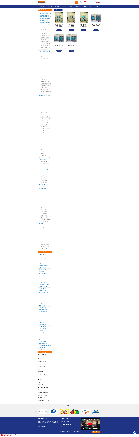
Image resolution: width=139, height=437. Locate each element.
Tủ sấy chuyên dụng (44, 145)
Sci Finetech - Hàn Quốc (43, 261)
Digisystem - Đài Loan (43, 286)
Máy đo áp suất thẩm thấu (45, 60)
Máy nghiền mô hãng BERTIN (46, 128)
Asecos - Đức (41, 280)
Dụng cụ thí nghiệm (42, 184)
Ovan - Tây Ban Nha (42, 294)
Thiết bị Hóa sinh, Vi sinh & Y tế (44, 76)
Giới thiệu (49, 6)
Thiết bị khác (43, 93)
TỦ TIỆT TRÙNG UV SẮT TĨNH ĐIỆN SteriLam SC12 (71, 25)
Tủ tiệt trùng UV (43, 209)
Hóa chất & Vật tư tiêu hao (43, 169)
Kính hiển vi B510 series (45, 106)
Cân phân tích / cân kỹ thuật (45, 134)
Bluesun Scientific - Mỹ (43, 343)
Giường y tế (43, 227)
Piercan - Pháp (41, 322)
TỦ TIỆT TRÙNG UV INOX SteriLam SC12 (59, 46)
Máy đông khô (43, 155)
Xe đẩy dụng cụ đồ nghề (45, 244)
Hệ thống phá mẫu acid (45, 41)
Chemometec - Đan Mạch (43, 339)
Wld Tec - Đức (41, 263)
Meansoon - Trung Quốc (43, 320)
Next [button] (103, 412)
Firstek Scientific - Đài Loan (44, 284)
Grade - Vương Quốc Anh (43, 309)
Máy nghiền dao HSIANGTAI (45, 130)
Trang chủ (41, 6)
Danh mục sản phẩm (42, 9)
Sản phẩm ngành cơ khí (43, 241)
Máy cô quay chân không (45, 37)
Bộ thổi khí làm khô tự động (45, 47)
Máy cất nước (43, 151)
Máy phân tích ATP (44, 64)
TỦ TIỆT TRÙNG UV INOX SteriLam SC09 (71, 46)
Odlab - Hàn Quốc (42, 273)
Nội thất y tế (41, 223)
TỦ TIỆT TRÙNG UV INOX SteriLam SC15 (96, 25)
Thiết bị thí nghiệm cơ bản (43, 114)
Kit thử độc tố (43, 165)
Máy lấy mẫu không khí (45, 25)
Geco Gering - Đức (42, 275)
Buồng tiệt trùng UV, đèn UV (45, 81)
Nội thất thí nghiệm (67, 6)
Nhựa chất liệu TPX (44, 180)
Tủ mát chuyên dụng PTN (45, 87)
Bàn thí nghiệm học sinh (45, 192)
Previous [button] (36, 412)
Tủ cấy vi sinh (43, 77)
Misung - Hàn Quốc (42, 269)
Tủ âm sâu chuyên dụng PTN (46, 83)
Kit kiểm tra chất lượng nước (45, 161)
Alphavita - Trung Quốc (43, 337)
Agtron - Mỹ (41, 335)
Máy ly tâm (43, 79)
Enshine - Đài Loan (42, 328)
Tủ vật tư (42, 242)
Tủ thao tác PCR (44, 205)
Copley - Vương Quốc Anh (43, 349)
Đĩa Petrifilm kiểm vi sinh (45, 167)
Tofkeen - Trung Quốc (43, 341)
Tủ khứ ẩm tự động (44, 33)
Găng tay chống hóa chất (45, 49)
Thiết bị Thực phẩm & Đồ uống (44, 51)
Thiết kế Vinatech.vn (63, 432)
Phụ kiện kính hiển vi (44, 112)
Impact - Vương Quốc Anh (43, 311)
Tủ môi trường (43, 149)
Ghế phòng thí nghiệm (44, 217)
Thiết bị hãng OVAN (44, 122)
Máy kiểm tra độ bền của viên (46, 62)
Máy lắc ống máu (44, 143)
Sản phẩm (57, 6)
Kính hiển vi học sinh (44, 97)
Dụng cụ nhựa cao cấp (43, 175)
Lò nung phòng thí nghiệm (45, 132)
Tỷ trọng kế (43, 186)
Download (77, 6)
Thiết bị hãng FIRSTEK (44, 124)
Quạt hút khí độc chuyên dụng (46, 219)
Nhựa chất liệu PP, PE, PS (45, 182)
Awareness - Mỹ (42, 330)
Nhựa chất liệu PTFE (44, 178)
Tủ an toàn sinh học (44, 203)
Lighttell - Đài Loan (42, 288)
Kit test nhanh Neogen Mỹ (43, 159)
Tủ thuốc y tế (43, 225)
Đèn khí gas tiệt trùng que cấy (46, 91)
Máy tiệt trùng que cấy (44, 89)
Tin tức (84, 6)
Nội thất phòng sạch (44, 215)
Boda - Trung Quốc (42, 326)
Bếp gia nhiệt (43, 147)
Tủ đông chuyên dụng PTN (45, 85)
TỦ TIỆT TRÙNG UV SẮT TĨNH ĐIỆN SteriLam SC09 (83, 25)
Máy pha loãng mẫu (44, 31)
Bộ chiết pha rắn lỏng (44, 39)
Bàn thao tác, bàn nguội (45, 246)
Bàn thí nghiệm (43, 190)
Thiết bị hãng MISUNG (44, 120)
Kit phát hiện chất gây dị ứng (45, 163)
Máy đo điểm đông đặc (45, 58)
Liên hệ (97, 6)
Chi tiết (59, 30)
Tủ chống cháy (43, 201)
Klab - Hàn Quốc (42, 305)
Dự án (91, 6)
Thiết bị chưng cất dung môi (45, 43)
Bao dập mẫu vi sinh (44, 172)
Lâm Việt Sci (41, 256)
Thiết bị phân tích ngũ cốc (43, 20)
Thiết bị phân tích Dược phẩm (44, 22)
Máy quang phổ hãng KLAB (45, 126)
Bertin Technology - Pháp (43, 292)
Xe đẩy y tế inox (43, 229)
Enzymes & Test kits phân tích (44, 157)
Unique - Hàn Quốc (42, 324)
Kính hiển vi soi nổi (44, 110)
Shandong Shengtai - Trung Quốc (45, 345)
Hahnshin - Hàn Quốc (43, 301)
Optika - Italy (41, 271)
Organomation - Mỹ (42, 267)
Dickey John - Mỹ (42, 347)
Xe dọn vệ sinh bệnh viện (45, 238)
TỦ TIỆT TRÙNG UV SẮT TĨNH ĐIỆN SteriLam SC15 (59, 25)
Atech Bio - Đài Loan (42, 290)
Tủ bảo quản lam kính (44, 211)
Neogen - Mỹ (41, 254)
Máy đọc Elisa (43, 27)
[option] (43, 411)
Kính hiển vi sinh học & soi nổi (44, 95)
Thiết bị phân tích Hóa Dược (44, 24)
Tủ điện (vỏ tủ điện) (44, 248)
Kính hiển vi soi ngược (44, 108)
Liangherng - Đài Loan (43, 316)
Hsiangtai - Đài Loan (42, 307)
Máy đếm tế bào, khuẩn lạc (45, 45)
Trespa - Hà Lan (42, 303)
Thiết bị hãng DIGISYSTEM (45, 118)
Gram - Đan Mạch (42, 299)
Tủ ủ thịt (42, 73)
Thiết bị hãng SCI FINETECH (45, 116)
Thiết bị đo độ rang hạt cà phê (44, 18)
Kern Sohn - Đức (42, 282)
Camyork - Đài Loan (42, 318)
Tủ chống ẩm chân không (45, 35)
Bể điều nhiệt (43, 153)
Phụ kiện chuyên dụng (44, 221)
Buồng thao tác (43, 29)
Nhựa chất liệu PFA (44, 176)
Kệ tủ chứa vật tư (44, 213)
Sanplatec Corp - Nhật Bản (44, 265)
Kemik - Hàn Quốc (42, 313)
